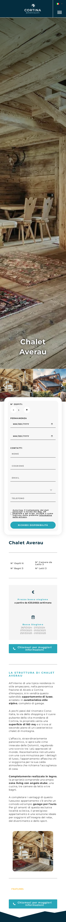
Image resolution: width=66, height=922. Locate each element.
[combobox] (33, 489)
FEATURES (17, 889)
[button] (59, 4)
